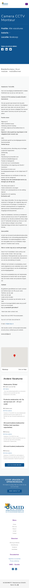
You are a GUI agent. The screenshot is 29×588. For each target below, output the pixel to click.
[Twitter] (10, 49)
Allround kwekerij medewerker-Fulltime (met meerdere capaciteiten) (14, 425)
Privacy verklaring (14, 561)
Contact (14, 533)
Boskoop (14, 37)
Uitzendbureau (14, 545)
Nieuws (14, 529)
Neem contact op (14, 491)
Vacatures (14, 547)
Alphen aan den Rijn (10, 387)
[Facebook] (2, 49)
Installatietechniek (15, 71)
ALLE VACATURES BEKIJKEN (14, 465)
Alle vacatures (16, 28)
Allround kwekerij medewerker (14, 446)
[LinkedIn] (6, 49)
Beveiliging (10, 69)
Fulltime (7, 389)
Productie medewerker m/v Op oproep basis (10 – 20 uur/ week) (14, 402)
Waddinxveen (8, 408)
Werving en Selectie (14, 542)
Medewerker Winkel (10, 384)
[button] (14, 356)
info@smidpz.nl (9, 324)
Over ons (14, 526)
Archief (14, 531)
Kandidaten (14, 549)
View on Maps (22, 369)
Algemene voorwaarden (14, 558)
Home (14, 524)
